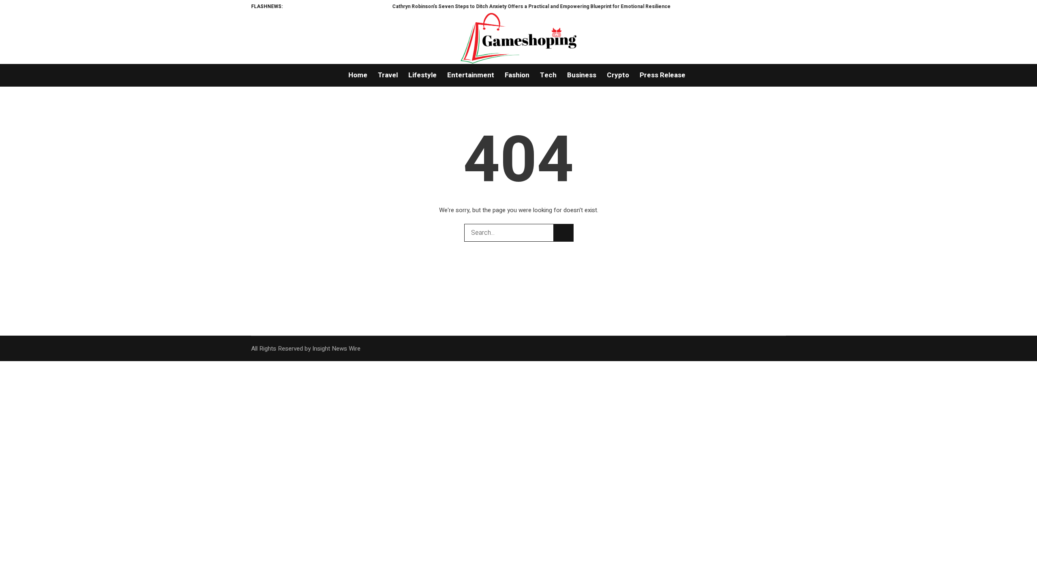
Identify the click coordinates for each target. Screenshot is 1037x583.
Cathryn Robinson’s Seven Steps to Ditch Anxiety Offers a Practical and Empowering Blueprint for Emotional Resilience (512, 6)
